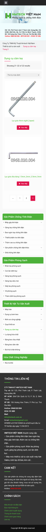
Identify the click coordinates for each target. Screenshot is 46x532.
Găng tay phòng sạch (13, 276)
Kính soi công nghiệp (13, 319)
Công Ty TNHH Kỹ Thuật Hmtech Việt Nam (19, 43)
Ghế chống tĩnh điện (12, 253)
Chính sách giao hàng (12, 517)
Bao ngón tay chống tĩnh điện (16, 232)
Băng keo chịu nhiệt (12, 340)
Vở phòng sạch (10, 291)
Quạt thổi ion (10, 324)
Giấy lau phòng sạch (12, 286)
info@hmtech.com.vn (13, 417)
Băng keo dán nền (12, 345)
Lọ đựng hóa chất (11, 334)
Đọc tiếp (24, 127)
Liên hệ (7, 519)
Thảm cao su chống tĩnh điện (16, 243)
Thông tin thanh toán (12, 514)
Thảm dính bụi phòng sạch (15, 296)
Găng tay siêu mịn (12, 281)
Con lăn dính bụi (11, 271)
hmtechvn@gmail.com (18, 420)
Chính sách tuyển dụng (13, 511)
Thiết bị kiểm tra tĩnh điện (14, 238)
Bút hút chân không (12, 350)
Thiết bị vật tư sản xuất (11, 46)
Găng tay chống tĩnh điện (14, 228)
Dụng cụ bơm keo (11, 314)
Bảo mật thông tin (11, 508)
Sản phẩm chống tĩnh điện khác (17, 248)
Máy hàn (8, 309)
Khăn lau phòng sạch (13, 266)
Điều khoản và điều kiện (13, 505)
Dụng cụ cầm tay (11, 330)
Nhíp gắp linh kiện (11, 222)
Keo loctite (9, 363)
